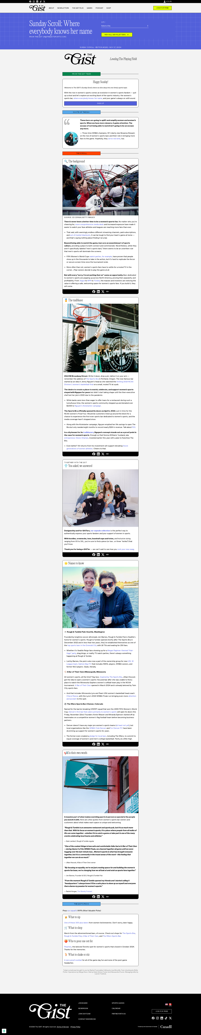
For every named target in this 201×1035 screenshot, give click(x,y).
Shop (108, 8)
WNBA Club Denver (97, 728)
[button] (107, 291)
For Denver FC (116, 728)
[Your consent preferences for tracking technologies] (4, 1031)
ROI (133, 427)
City (103, 22)
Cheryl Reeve (72, 696)
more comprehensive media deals (89, 224)
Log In (169, 1)
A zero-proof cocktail (73, 960)
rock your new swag (125, 549)
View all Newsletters (116, 34)
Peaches (67, 947)
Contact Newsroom (87, 1019)
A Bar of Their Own (83, 685)
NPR (89, 280)
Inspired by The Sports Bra (111, 677)
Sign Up (100, 103)
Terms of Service (63, 1027)
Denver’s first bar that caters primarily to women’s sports (93, 712)
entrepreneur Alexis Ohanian (76, 438)
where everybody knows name (88, 98)
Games (89, 8)
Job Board (82, 1003)
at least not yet (122, 725)
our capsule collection (100, 530)
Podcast (99, 8)
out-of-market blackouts (80, 235)
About (51, 8)
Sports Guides (118, 1003)
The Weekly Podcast (84, 891)
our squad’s (72, 910)
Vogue (82, 280)
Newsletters (63, 8)
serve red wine (114, 138)
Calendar (116, 1008)
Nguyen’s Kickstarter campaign (88, 406)
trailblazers (88, 432)
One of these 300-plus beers (76, 922)
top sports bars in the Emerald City (82, 645)
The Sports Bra (92, 379)
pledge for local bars (97, 736)
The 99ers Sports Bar (112, 936)
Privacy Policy (75, 1027)
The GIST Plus (77, 8)
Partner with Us (119, 1014)
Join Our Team (84, 1014)
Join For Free (162, 8)
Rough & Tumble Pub (73, 936)
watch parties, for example (101, 256)
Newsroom (83, 1008)
